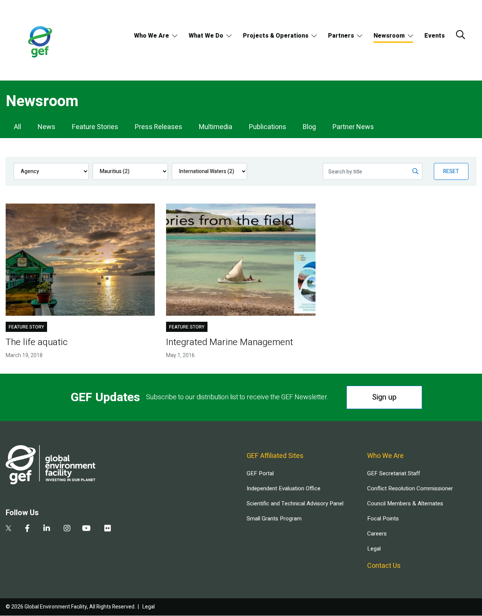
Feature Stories (95, 127)
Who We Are (151, 35)
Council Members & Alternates (405, 503)
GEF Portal (260, 473)
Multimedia (215, 127)
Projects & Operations (275, 35)
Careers (377, 533)
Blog (309, 127)
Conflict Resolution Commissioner (410, 488)
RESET (451, 171)
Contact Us (384, 566)
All (17, 127)
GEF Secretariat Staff (393, 473)
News (46, 127)
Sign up (384, 397)
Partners (341, 35)
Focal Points (383, 518)
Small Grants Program (274, 518)
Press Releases (158, 127)
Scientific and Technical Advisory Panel (295, 503)
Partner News (353, 127)
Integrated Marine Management (229, 342)
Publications (267, 127)
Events (434, 35)
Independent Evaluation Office (283, 488)
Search (460, 34)
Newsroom (389, 35)
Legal (374, 549)
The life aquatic (37, 342)
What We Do (206, 35)
